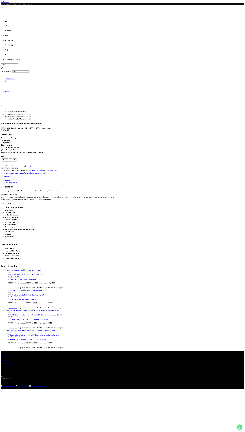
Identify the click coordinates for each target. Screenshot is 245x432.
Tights (16, 316)
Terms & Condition (6, 363)
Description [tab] (8, 180)
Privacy (3, 360)
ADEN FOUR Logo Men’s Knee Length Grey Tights (29, 319)
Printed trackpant (19, 173)
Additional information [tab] (11, 182)
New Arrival (32, 170)
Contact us (4, 366)
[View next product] (12, 91)
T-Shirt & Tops (18, 297)
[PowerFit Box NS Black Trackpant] (9, 102)
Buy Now (15, 168)
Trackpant (27, 173)
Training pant (33, 173)
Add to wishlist (7, 176)
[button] (1, 105)
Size (2, 156)
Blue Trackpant (49, 170)
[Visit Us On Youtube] (22, 386)
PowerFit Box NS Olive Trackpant (22, 279)
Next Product (8, 91)
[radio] (3, 160)
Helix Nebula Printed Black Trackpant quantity (13, 166)
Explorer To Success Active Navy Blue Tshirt (27, 339)
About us (3, 368)
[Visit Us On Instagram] (36, 386)
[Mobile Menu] (2, 68)
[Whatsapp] (239, 427)
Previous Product (10, 79)
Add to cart (5, 168)
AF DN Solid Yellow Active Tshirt (22, 299)
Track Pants (39, 170)
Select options (13, 288)
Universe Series (42, 173)
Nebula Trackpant (9, 173)
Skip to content (5, 2)
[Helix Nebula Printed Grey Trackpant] (9, 89)
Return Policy (5, 358)
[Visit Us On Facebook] (8, 386)
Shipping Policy (5, 355)
